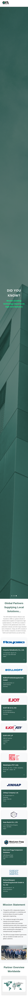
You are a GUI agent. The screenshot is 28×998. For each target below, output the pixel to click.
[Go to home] (5, 3)
